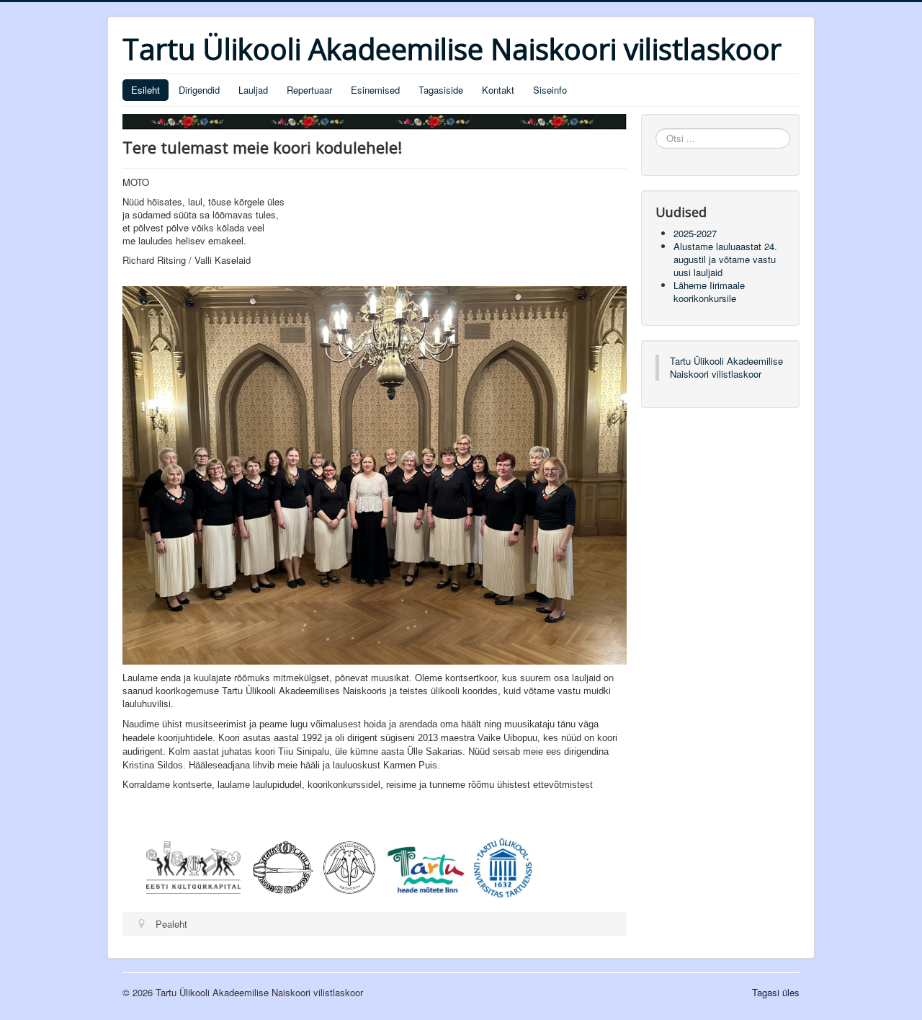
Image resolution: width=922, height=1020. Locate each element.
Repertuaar (309, 90)
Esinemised (375, 90)
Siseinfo (550, 90)
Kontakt (498, 90)
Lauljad (253, 90)
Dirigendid (199, 90)
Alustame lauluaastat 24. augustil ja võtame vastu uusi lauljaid (725, 259)
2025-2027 (695, 233)
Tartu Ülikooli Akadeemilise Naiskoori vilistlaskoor (726, 367)
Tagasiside (441, 90)
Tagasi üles (776, 992)
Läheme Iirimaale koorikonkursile (709, 291)
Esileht (145, 90)
